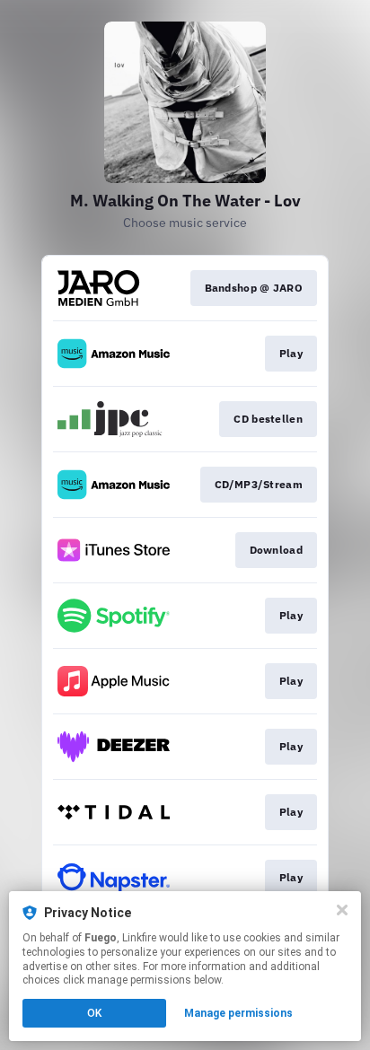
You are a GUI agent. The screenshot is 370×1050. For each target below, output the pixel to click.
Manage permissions (238, 1013)
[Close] (342, 910)
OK (94, 1013)
